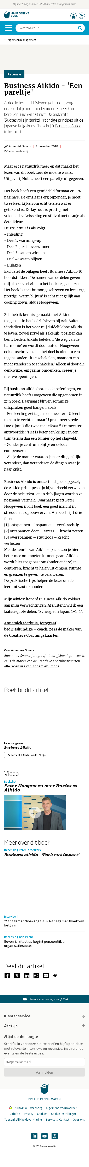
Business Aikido (68, 125)
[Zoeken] (80, 28)
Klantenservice (17, 1016)
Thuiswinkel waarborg (27, 1108)
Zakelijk (10, 1025)
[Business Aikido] (18, 716)
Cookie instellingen (64, 1114)
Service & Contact (57, 1119)
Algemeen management (22, 39)
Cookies (42, 1114)
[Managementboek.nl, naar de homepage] (16, 17)
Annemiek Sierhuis (21, 623)
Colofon (15, 1114)
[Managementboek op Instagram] (55, 1136)
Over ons (79, 1119)
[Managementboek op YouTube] (44, 1136)
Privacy (28, 1114)
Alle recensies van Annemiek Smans (31, 666)
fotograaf (48, 623)
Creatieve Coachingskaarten (34, 635)
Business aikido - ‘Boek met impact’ (41, 855)
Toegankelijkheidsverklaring (23, 1119)
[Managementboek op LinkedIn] (34, 1136)
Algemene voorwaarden (61, 1108)
